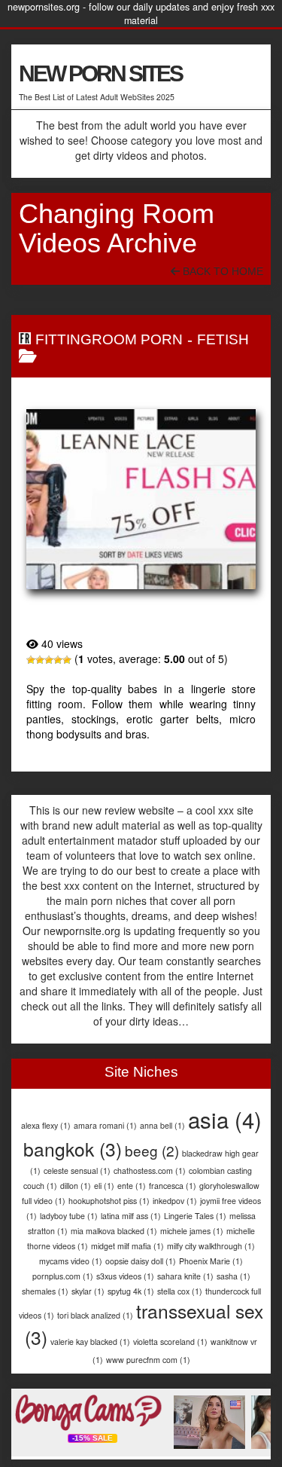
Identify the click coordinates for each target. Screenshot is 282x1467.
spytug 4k (131, 1291)
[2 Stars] (39, 660)
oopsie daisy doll (140, 1261)
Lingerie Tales (195, 1215)
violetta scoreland (170, 1341)
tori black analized (95, 1315)
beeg (152, 1150)
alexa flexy (46, 1125)
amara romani (105, 1125)
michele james (191, 1230)
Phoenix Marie (211, 1261)
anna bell (162, 1125)
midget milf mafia (127, 1246)
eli (104, 1185)
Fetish (223, 339)
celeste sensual (77, 1170)
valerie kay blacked (90, 1341)
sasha (233, 1276)
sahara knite (185, 1276)
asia (225, 1119)
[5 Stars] (66, 660)
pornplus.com (62, 1276)
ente (131, 1185)
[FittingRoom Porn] (141, 499)
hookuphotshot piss (109, 1200)
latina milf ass (131, 1215)
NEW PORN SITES (100, 73)
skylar (88, 1291)
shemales (45, 1291)
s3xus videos (125, 1276)
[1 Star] (30, 660)
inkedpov (175, 1200)
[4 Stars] (57, 660)
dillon (75, 1185)
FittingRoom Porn (109, 339)
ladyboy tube (69, 1215)
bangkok (72, 1148)
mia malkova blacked (114, 1230)
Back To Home (221, 271)
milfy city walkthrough (211, 1246)
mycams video (70, 1261)
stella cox (179, 1291)
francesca (172, 1185)
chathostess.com (150, 1170)
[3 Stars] (48, 660)
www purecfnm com (148, 1359)
